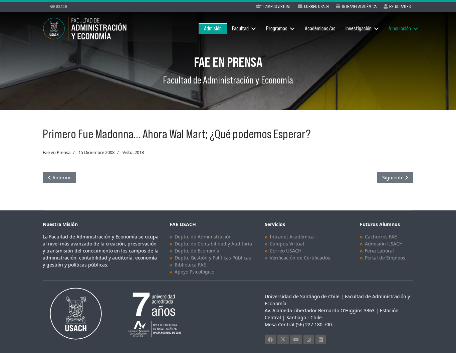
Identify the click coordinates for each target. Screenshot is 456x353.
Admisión (213, 28)
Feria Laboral (379, 250)
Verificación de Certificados (300, 257)
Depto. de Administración (203, 236)
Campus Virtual (277, 6)
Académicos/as (320, 28)
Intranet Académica (359, 6)
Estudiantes (400, 6)
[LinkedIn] (320, 339)
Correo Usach (316, 6)
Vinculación (400, 28)
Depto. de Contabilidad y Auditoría (213, 243)
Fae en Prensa (56, 152)
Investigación (359, 28)
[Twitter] (283, 339)
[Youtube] (296, 339)
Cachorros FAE (381, 236)
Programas (276, 28)
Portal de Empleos (385, 257)
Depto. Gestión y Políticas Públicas (213, 257)
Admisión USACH (384, 243)
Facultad (240, 28)
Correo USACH (285, 250)
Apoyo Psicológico (194, 272)
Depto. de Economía (197, 250)
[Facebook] (270, 339)
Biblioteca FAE (190, 264)
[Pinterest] (308, 339)
